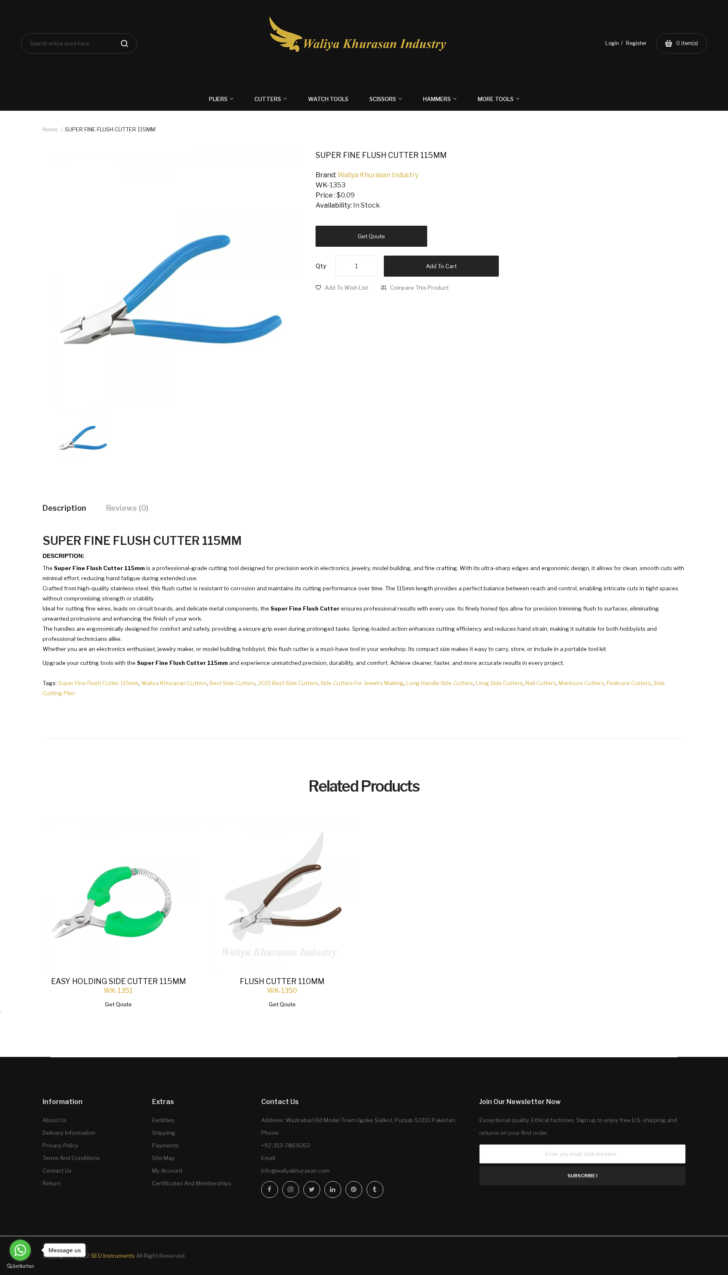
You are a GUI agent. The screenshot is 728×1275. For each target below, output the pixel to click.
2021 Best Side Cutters (288, 683)
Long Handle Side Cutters (439, 683)
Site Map (163, 1158)
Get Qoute (371, 236)
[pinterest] (353, 1189)
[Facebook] (269, 1189)
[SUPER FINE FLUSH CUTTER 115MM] (83, 434)
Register (636, 43)
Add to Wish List (346, 287)
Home (50, 129)
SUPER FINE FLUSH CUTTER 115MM (110, 129)
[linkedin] (332, 1189)
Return (52, 1183)
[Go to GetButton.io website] (20, 1266)
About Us (55, 1120)
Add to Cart (441, 266)
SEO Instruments (113, 1255)
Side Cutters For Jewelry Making (362, 683)
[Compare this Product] (179, 834)
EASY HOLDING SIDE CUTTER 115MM (118, 981)
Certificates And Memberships (191, 1183)
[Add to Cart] (179, 833)
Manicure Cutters (581, 683)
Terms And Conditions (71, 1158)
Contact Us (57, 1170)
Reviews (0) (127, 508)
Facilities (163, 1120)
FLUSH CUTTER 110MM (282, 981)
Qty (321, 265)
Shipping (163, 1132)
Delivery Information (69, 1132)
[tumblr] (375, 1189)
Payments (165, 1145)
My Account (167, 1170)
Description (64, 508)
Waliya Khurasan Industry (377, 175)
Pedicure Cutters (629, 683)
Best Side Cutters (232, 683)
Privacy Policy (60, 1145)
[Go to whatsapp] (20, 1250)
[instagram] (290, 1189)
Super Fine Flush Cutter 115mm (98, 683)
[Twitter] (311, 1189)
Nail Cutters (540, 683)
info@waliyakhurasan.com (295, 1170)
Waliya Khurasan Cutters (174, 683)
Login (612, 43)
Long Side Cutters (499, 683)
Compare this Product (419, 287)
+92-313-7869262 (285, 1145)
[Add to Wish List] (179, 833)
